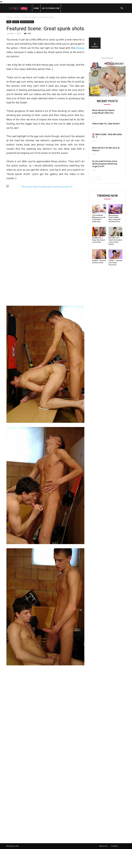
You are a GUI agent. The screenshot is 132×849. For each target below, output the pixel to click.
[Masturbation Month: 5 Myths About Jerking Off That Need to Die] (115, 209)
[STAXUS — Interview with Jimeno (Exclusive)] (115, 254)
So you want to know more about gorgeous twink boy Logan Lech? (104, 164)
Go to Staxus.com (50, 8)
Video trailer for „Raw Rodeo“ (106, 123)
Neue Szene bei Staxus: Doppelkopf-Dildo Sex (103, 111)
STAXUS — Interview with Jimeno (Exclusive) (115, 263)
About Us (103, 846)
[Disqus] (45, 712)
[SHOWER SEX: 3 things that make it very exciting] (99, 231)
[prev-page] (94, 178)
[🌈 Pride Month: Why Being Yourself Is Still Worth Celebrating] (99, 209)
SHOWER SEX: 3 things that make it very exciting (98, 240)
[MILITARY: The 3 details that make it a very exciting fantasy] (115, 231)
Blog (17, 17)
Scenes (15, 22)
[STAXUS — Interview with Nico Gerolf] (99, 254)
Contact (114, 846)
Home (36, 8)
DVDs (94, 128)
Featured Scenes (27, 22)
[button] (122, 8)
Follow (95, 39)
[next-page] (99, 178)
